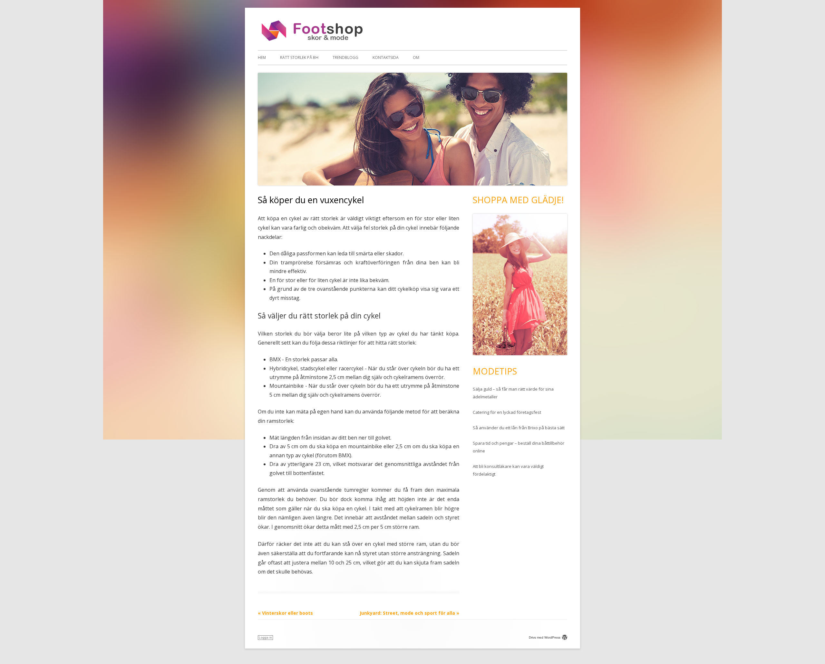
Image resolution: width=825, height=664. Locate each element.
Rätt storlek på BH (299, 57)
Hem (262, 57)
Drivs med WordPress (544, 637)
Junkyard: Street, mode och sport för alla (409, 613)
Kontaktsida (386, 57)
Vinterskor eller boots (285, 613)
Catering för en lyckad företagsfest (507, 412)
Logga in (265, 637)
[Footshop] (313, 40)
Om (416, 57)
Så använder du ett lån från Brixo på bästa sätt (519, 428)
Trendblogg (345, 57)
